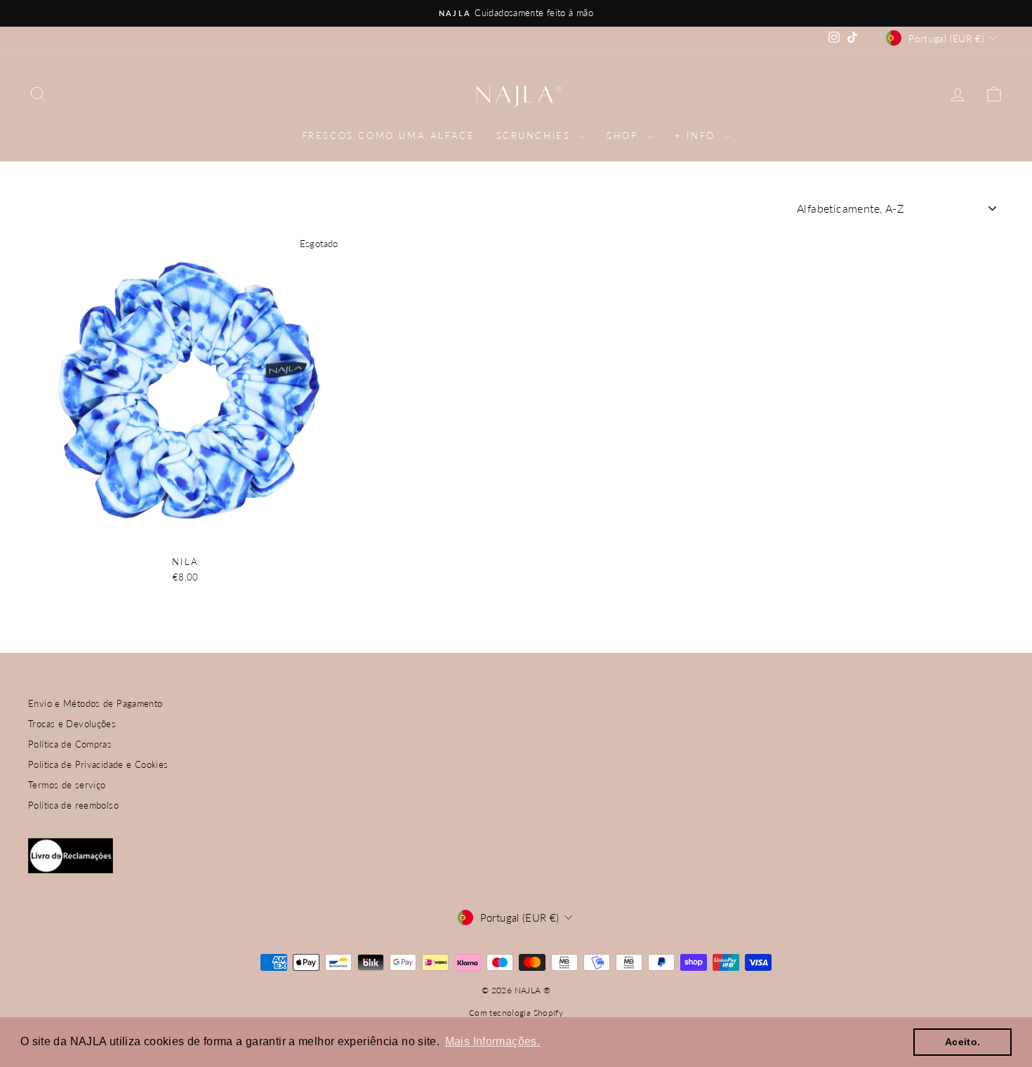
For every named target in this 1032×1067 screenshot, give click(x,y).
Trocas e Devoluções (72, 723)
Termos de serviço (66, 784)
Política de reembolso (73, 805)
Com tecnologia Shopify (516, 1012)
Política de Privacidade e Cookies (98, 764)
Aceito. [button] (963, 1041)
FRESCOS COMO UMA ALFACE (388, 135)
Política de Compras (70, 744)
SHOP (625, 135)
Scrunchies (536, 135)
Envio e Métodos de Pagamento (95, 703)
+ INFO (697, 135)
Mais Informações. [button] (492, 1041)
